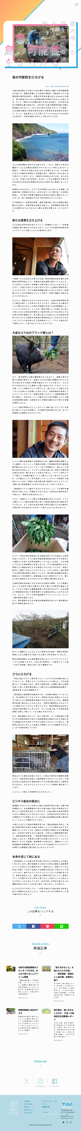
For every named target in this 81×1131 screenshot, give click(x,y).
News (27, 1107)
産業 (56, 86)
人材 (47, 86)
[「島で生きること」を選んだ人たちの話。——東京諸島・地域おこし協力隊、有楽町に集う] (58, 983)
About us (28, 1109)
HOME (27, 1101)
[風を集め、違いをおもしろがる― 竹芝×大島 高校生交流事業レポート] (58, 1025)
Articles (28, 1104)
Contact (28, 1112)
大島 (52, 86)
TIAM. (36, 1125)
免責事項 (46, 1107)
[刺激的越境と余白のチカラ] (22, 1025)
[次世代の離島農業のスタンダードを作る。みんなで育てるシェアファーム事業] (22, 983)
